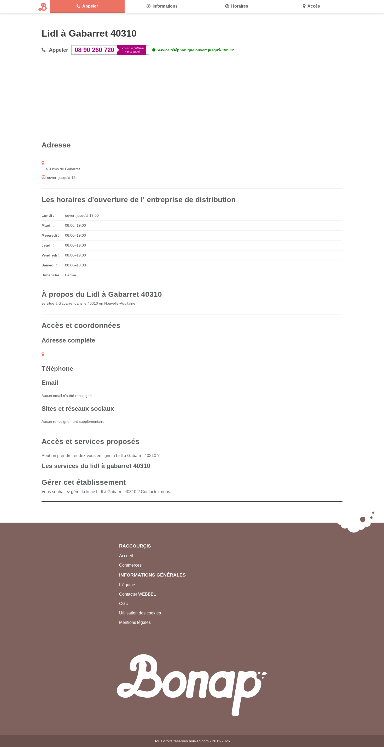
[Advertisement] (192, 97)
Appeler (90, 6)
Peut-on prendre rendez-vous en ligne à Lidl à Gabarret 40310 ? (101, 455)
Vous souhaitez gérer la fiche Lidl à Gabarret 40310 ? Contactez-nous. (106, 491)
